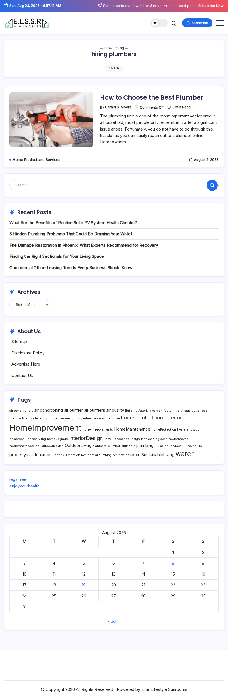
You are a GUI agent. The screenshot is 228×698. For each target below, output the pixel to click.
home (115, 418)
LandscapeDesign (126, 439)
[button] (159, 23)
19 (84, 584)
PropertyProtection (65, 455)
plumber (114, 446)
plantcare (100, 446)
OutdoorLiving (78, 445)
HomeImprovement (45, 427)
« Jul (111, 621)
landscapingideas (154, 439)
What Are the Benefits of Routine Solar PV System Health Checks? (73, 222)
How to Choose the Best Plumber (152, 97)
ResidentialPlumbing (96, 455)
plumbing (144, 445)
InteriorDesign (86, 438)
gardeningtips (68, 418)
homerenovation (189, 429)
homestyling (37, 439)
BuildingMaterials (138, 410)
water (184, 454)
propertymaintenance (29, 454)
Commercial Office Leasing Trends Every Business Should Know (70, 267)
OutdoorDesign (52, 446)
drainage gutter (189, 410)
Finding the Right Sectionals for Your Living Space (56, 256)
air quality (115, 410)
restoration (121, 455)
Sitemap (19, 341)
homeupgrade (57, 439)
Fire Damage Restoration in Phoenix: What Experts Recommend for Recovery (83, 245)
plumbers (128, 446)
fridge (52, 418)
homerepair (17, 439)
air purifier (73, 410)
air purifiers (94, 410)
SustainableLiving (158, 454)
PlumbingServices (168, 446)
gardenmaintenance (95, 418)
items (108, 439)
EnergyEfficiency (34, 418)
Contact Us (22, 375)
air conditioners (21, 410)
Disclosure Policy (27, 353)
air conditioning (48, 410)
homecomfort (137, 417)
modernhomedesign (24, 446)
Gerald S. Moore (118, 107)
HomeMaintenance (132, 429)
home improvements (98, 429)
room (135, 454)
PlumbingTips (193, 446)
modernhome (178, 439)
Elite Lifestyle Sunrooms (164, 689)
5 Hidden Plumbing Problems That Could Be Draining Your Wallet (70, 233)
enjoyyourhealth (24, 486)
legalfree (17, 479)
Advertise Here (25, 364)
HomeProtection (164, 429)
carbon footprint (164, 410)
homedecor (168, 417)
